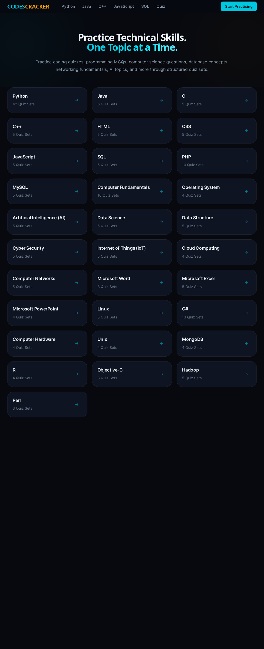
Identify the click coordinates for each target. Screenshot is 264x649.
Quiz (160, 6)
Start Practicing (239, 6)
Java (86, 6)
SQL (145, 6)
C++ (102, 6)
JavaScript (124, 6)
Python (68, 6)
